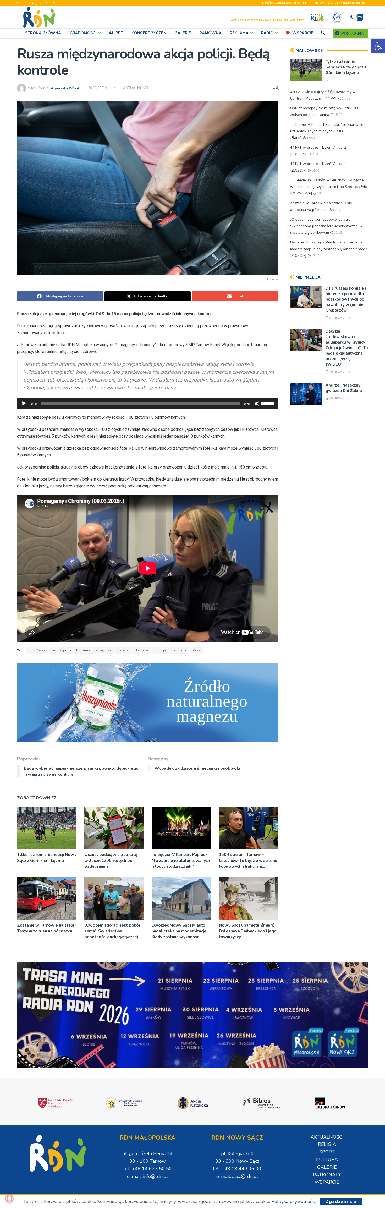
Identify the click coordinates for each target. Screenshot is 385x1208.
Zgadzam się (341, 1201)
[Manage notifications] (9, 1198)
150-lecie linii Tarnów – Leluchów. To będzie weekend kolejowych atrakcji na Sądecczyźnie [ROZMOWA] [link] (248, 860)
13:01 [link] (320, 193)
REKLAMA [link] (239, 33)
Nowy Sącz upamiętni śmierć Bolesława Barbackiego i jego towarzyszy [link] (248, 931)
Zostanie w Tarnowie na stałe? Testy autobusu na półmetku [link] (46, 928)
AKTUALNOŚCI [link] (135, 88)
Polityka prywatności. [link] (293, 1201)
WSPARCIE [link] (302, 33)
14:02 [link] (315, 171)
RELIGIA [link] (327, 1144)
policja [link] (160, 650)
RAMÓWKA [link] (210, 33)
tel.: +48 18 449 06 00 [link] (237, 1169)
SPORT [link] (327, 1152)
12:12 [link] (336, 210)
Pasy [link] (197, 650)
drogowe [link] (104, 650)
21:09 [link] (332, 80)
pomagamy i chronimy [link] (71, 650)
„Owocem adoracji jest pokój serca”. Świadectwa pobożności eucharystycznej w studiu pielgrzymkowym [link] (113, 931)
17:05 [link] (345, 99)
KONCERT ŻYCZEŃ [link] (148, 33)
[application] (147, 403)
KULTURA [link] (327, 1159)
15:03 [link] (337, 115)
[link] (378, 46)
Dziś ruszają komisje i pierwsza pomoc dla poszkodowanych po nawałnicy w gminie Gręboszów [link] (346, 299)
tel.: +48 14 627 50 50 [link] (147, 1169)
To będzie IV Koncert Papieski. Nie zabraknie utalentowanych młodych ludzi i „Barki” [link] (181, 860)
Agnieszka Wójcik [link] (65, 88)
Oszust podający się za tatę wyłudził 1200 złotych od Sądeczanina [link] (110, 860)
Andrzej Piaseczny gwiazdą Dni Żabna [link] (344, 388)
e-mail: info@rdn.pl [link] (147, 1176)
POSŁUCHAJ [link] (352, 33)
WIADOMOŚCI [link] (82, 33)
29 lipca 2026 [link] (339, 372)
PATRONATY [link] (327, 1175)
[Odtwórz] (23, 403)
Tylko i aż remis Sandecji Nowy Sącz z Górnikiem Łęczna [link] (46, 857)
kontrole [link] (179, 650)
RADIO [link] (267, 33)
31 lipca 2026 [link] (339, 318)
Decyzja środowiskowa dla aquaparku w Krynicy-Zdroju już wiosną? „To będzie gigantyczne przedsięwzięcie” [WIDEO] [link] (347, 348)
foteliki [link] (124, 650)
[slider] (268, 403)
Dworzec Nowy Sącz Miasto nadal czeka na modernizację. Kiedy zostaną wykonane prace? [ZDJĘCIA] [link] (179, 931)
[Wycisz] (257, 403)
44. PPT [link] (116, 33)
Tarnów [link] (142, 650)
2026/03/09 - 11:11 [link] (103, 88)
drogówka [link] (37, 650)
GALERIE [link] (183, 33)
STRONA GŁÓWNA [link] (43, 33)
